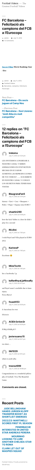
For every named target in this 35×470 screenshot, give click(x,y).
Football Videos (10, 3)
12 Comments (9, 41)
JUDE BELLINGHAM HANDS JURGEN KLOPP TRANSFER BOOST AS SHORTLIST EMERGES (15, 412)
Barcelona (7, 86)
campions (15, 86)
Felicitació (23, 86)
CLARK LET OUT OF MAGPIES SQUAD (13, 450)
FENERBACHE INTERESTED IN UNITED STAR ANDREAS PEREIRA (16, 430)
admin (6, 38)
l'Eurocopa (5, 89)
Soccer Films (7, 67)
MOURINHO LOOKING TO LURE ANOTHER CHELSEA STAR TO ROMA (16, 440)
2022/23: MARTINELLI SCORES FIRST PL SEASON (17, 422)
